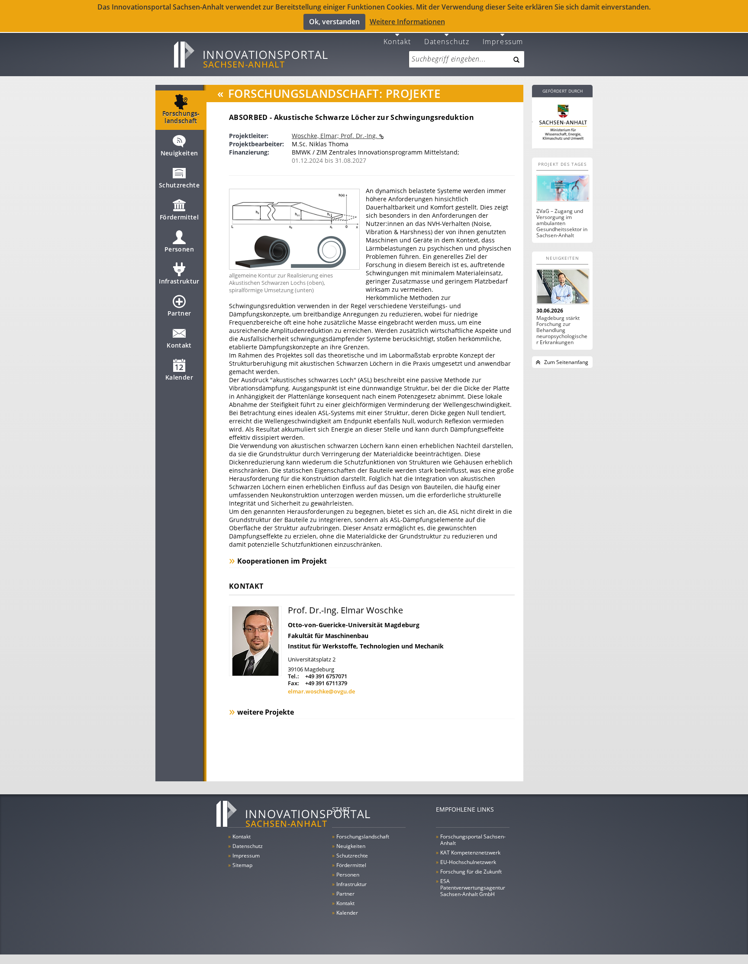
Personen (179, 249)
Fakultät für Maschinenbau (328, 636)
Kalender (179, 377)
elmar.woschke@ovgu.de (321, 691)
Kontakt (397, 41)
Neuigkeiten (179, 153)
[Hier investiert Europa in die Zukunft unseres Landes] (562, 121)
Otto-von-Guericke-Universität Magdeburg (353, 625)
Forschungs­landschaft (181, 117)
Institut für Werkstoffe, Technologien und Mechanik (366, 646)
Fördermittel (179, 217)
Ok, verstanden (334, 21)
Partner (179, 313)
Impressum (503, 41)
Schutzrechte (179, 185)
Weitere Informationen (407, 21)
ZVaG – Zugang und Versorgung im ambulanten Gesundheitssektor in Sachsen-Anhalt (561, 223)
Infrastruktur (179, 281)
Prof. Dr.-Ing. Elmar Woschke (345, 610)
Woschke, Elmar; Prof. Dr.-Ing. (335, 136)
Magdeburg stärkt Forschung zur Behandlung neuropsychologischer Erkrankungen (561, 330)
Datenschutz (447, 41)
